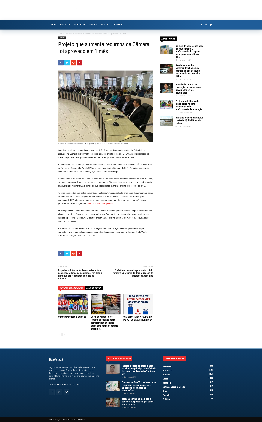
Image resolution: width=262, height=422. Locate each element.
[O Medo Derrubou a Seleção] (73, 304)
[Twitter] (211, 25)
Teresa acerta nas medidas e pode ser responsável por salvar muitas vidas (138, 401)
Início (60, 34)
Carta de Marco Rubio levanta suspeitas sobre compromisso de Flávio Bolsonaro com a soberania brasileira (104, 322)
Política (64, 25)
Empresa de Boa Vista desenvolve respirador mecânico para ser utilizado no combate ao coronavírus (139, 386)
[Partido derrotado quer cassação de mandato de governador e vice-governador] (166, 88)
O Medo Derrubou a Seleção (72, 316)
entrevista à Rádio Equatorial (100, 203)
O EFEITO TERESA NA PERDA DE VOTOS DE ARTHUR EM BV (138, 318)
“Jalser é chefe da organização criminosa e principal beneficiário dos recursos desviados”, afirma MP (139, 369)
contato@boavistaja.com (68, 384)
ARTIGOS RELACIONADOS (71, 288)
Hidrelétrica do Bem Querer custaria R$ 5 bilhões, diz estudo (189, 120)
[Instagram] (206, 25)
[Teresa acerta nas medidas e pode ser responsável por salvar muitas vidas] (113, 402)
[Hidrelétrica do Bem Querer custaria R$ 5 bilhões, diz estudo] (166, 121)
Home (53, 25)
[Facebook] (202, 25)
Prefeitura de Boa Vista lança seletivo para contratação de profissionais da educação (188, 105)
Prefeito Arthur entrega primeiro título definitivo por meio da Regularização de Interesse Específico (133, 273)
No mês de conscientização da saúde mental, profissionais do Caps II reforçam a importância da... (189, 51)
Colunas (116, 25)
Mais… (103, 25)
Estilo (92, 25)
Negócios (78, 25)
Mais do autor (93, 288)
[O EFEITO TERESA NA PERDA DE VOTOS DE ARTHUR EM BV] (138, 304)
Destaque (68, 34)
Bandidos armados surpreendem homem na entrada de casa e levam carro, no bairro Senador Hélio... (187, 71)
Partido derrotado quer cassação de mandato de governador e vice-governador (188, 88)
